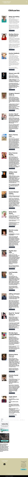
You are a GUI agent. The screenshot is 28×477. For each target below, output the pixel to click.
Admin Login (18, 474)
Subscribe (4, 430)
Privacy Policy (10, 474)
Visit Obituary (11, 30)
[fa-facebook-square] (5, 464)
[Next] (24, 420)
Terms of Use (14, 474)
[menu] (26, 2)
